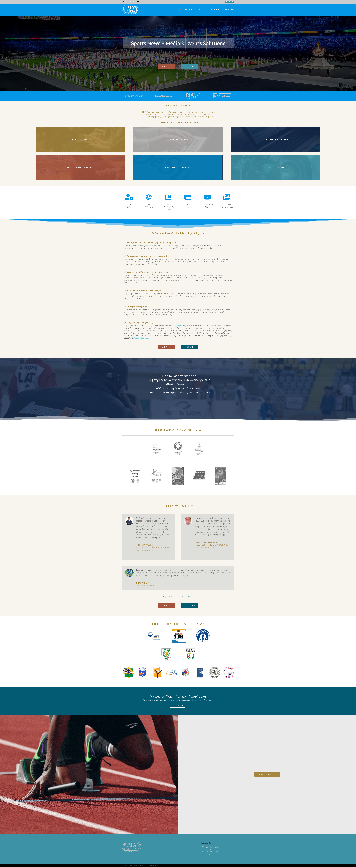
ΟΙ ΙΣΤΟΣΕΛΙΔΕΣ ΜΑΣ (214, 10)
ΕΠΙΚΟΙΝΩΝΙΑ (189, 66)
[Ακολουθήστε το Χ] (229, 2)
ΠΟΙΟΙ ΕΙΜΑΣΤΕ (189, 10)
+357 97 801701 (130, 2)
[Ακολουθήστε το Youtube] (232, 2)
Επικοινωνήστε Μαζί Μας (267, 774)
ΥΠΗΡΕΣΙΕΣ (166, 66)
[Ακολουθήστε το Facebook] (226, 2)
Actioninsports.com (142, 338)
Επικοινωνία (229, 10)
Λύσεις (200, 10)
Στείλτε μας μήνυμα (145, 2)
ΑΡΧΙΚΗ (179, 10)
